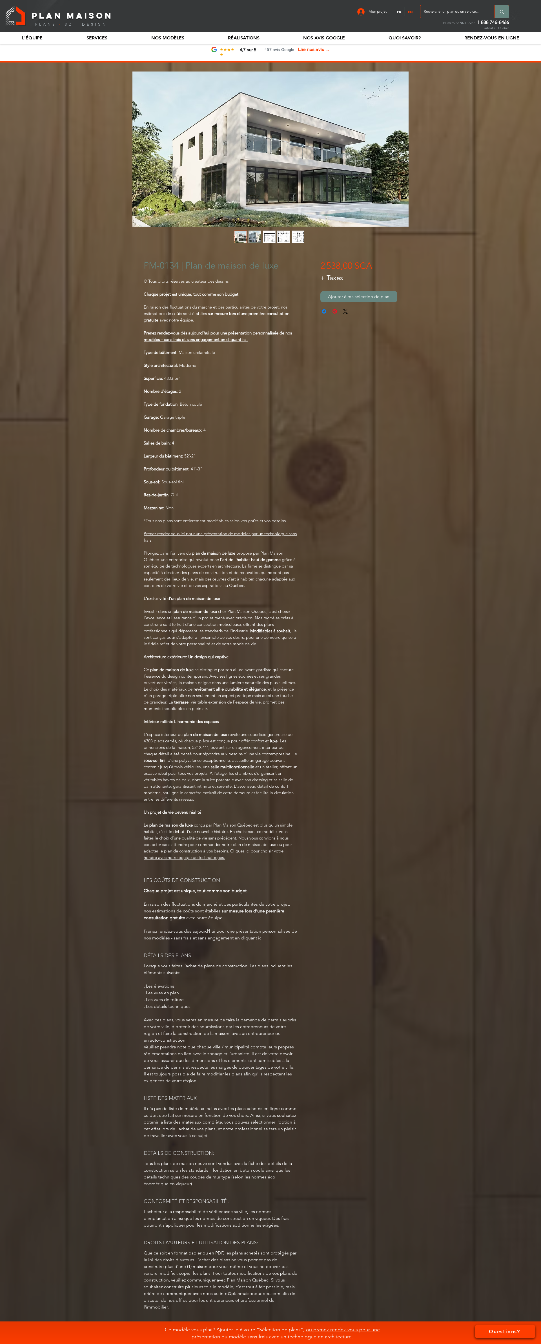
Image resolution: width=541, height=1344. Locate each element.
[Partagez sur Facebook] (324, 311)
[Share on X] (345, 311)
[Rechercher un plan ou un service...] (502, 11)
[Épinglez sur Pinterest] (334, 311)
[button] (32, 38)
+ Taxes (331, 278)
